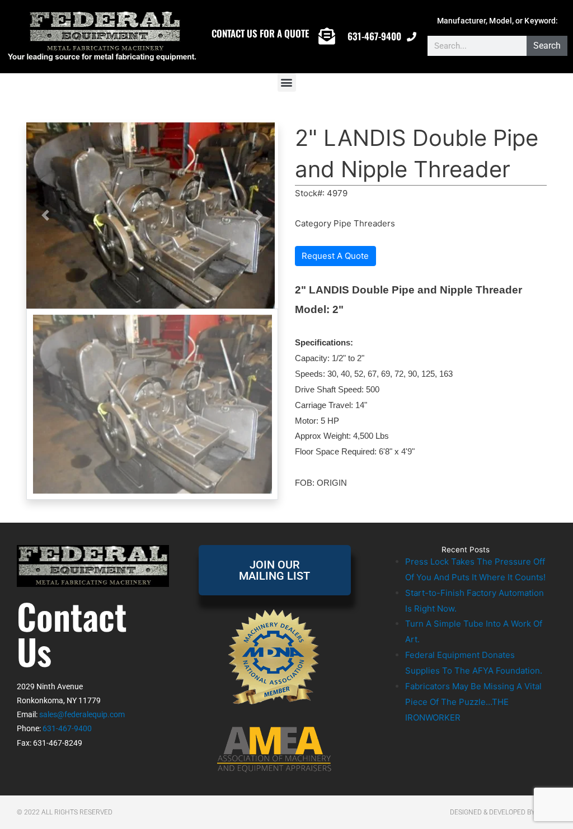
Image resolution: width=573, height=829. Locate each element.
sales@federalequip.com (82, 714)
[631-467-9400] (411, 36)
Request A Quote (335, 255)
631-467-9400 (374, 36)
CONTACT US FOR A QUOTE (260, 33)
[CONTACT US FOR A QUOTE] (326, 36)
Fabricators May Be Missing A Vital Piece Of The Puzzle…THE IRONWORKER (473, 702)
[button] (287, 82)
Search (547, 45)
